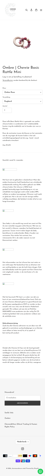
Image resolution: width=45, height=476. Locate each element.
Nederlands (22, 442)
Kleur (4, 88)
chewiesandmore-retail (19, 468)
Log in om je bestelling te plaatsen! (17, 77)
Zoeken (7, 418)
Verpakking (6, 97)
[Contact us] (40, 471)
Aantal (5, 106)
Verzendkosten (8, 80)
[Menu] (41, 10)
